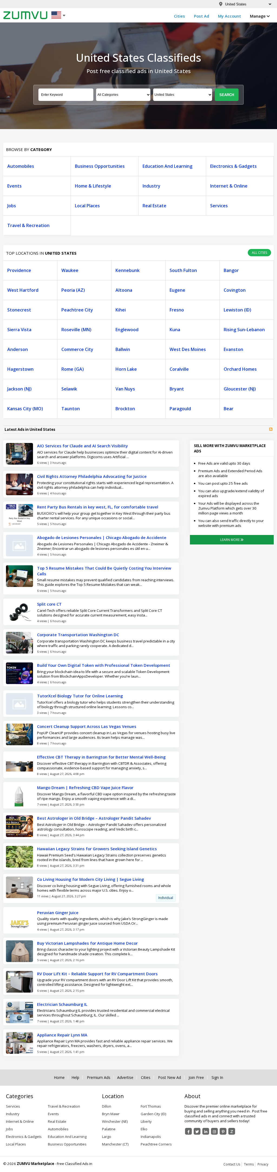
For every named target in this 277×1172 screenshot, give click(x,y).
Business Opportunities (100, 166)
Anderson (17, 349)
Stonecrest (19, 310)
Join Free (196, 1077)
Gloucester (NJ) (240, 389)
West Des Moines (188, 349)
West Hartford (22, 290)
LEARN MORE (230, 539)
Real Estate (154, 206)
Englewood (127, 330)
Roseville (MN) (76, 330)
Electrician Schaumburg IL (62, 1004)
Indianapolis (151, 1136)
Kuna (175, 330)
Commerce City (77, 349)
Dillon (106, 1106)
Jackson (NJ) (19, 389)
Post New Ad (169, 1077)
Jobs (11, 206)
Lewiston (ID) (237, 310)
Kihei (121, 310)
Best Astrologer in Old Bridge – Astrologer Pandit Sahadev (94, 818)
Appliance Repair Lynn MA (62, 1035)
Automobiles (20, 166)
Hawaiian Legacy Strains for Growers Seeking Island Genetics (97, 848)
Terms (249, 1164)
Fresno (177, 310)
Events (14, 186)
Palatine (109, 1129)
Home (59, 1077)
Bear (228, 409)
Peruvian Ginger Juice (57, 912)
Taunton (70, 409)
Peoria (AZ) (73, 290)
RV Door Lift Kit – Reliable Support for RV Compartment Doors (97, 973)
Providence (19, 270)
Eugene (177, 290)
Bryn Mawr (111, 1113)
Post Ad (201, 16)
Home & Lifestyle (93, 186)
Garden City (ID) (153, 1113)
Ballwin (123, 349)
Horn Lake (126, 369)
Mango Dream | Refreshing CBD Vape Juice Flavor (85, 787)
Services (219, 206)
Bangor (231, 270)
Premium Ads (98, 1077)
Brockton (125, 409)
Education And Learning (167, 166)
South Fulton (183, 270)
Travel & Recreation (28, 225)
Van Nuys (125, 389)
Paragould (180, 409)
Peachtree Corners (156, 1144)
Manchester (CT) (115, 1144)
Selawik (69, 389)
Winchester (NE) (115, 1121)
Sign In (217, 1077)
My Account (229, 16)
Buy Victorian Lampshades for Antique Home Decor (87, 943)
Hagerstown (20, 369)
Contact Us (231, 1164)
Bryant (177, 389)
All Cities (259, 252)
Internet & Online (229, 186)
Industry (151, 186)
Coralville (179, 369)
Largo (106, 1136)
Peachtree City (77, 310)
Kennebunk (128, 270)
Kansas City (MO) (25, 409)
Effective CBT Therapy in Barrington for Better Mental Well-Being (101, 757)
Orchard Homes (240, 369)
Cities (179, 16)
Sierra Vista (19, 330)
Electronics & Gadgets (233, 166)
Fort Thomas (151, 1106)
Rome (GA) (72, 369)
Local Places (87, 206)
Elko (144, 1129)
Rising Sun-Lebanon (244, 330)
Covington (235, 290)
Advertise (125, 1077)
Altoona (124, 290)
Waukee (69, 270)
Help (75, 1077)
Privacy (263, 1164)
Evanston (233, 349)
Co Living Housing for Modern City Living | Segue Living (90, 879)
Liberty (146, 1121)
